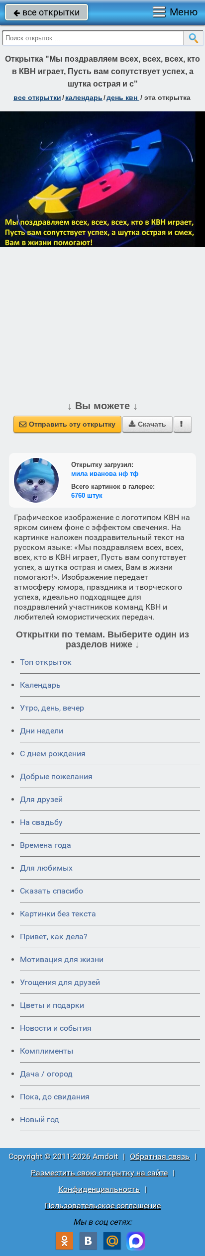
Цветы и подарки (52, 1005)
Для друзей (41, 799)
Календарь (83, 97)
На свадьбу (41, 822)
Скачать (147, 424)
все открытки (46, 12)
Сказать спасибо (51, 891)
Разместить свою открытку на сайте (99, 1172)
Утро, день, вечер (52, 708)
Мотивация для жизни (61, 959)
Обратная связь (160, 1156)
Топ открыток (46, 662)
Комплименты (46, 1051)
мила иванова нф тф (104, 473)
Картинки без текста (58, 913)
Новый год (39, 1119)
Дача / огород (46, 1073)
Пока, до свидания (55, 1096)
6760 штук (86, 495)
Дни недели (41, 730)
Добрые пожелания (56, 776)
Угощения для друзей (60, 982)
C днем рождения (53, 753)
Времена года (45, 845)
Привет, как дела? (54, 936)
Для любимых (46, 868)
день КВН (122, 97)
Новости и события (56, 1028)
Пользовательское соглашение (103, 1205)
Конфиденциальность (99, 1189)
